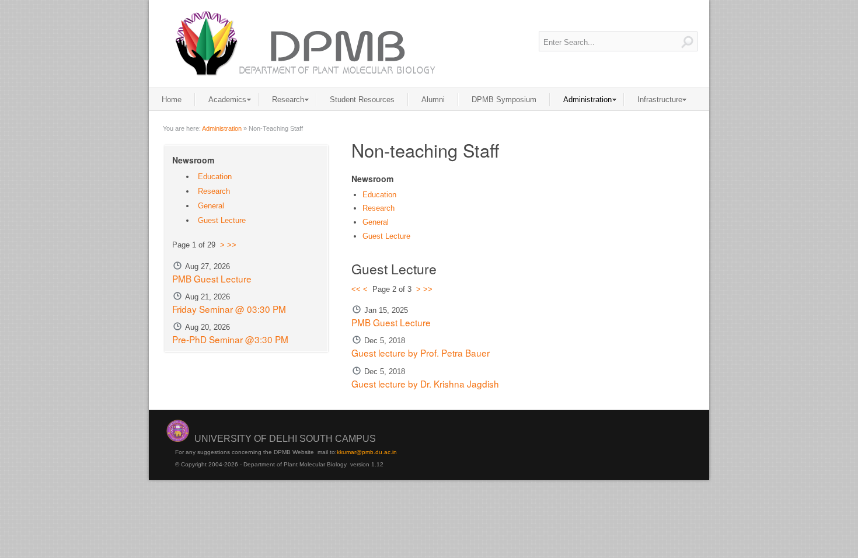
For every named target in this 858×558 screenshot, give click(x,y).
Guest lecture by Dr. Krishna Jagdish (425, 383)
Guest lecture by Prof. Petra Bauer (420, 352)
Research (378, 208)
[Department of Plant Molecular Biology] (303, 43)
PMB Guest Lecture (391, 322)
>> (428, 289)
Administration (222, 128)
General (375, 222)
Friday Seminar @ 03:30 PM (229, 308)
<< (356, 289)
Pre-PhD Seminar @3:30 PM (230, 339)
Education (379, 194)
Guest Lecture (386, 236)
